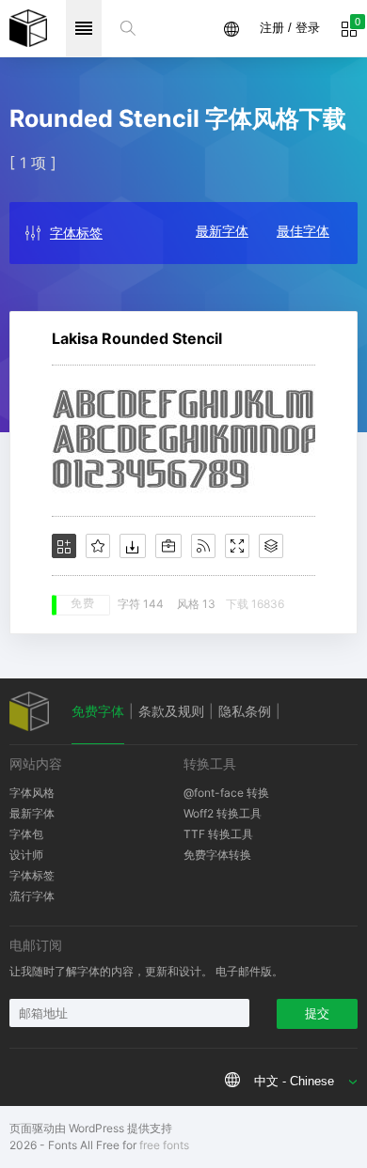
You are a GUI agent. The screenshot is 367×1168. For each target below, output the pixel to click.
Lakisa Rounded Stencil (137, 338)
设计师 (26, 855)
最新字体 (222, 231)
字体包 (26, 834)
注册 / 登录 (290, 28)
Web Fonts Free (28, 28)
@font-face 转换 (226, 793)
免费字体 (98, 711)
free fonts (164, 1145)
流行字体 (32, 896)
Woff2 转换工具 (223, 813)
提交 (317, 1013)
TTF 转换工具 (218, 834)
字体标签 (76, 233)
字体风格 (32, 793)
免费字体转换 (217, 855)
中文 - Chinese (294, 1081)
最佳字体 (303, 231)
